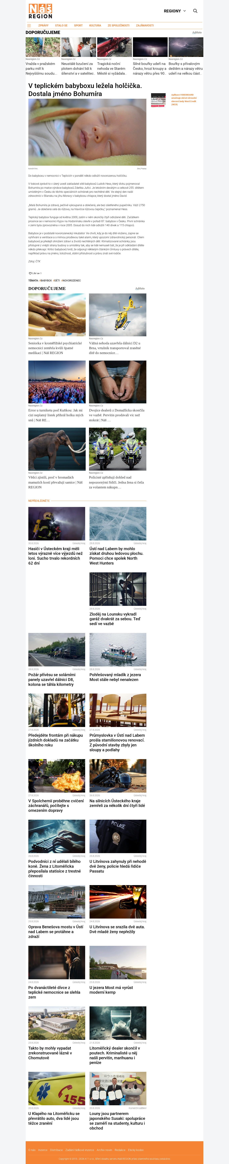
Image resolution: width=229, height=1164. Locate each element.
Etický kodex (136, 1150)
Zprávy (43, 25)
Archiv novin (104, 1150)
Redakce (120, 1150)
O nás (32, 1150)
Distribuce (56, 1150)
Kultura (95, 25)
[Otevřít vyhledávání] (195, 11)
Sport (78, 25)
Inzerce (42, 1150)
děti (57, 280)
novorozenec (72, 280)
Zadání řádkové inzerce (79, 1150)
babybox (46, 280)
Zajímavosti (145, 25)
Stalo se (61, 25)
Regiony (172, 11)
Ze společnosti (118, 25)
